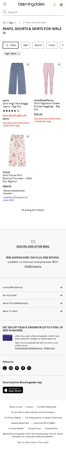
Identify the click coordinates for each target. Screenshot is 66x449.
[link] (17, 112)
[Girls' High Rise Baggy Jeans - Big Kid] (17, 78)
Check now (49, 348)
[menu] (5, 4)
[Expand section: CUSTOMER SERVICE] (33, 287)
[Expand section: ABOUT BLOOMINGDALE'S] (33, 303)
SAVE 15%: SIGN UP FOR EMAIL (33, 246)
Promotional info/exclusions (28, 348)
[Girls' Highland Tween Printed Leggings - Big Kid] (48, 78)
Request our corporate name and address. (32, 436)
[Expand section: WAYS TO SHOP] (33, 311)
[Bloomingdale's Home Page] (31, 4)
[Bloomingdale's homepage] (5, 23)
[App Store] (13, 390)
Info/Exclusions (33, 266)
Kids (11, 22)
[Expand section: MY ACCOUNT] (33, 295)
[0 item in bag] (61, 4)
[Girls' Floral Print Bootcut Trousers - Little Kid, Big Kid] (17, 150)
